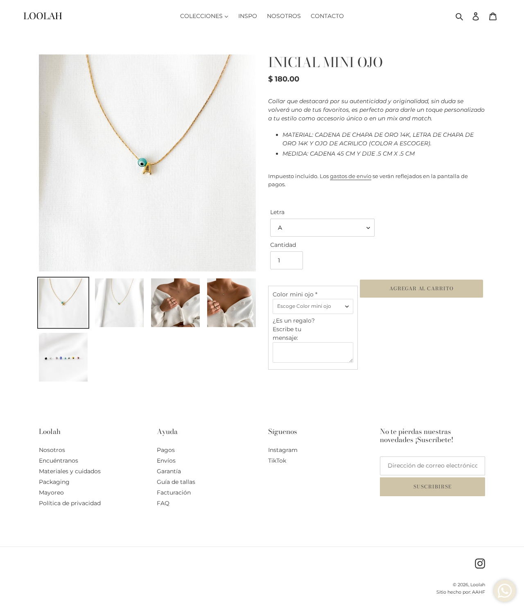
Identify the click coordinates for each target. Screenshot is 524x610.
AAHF (478, 592)
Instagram (283, 450)
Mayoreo (51, 492)
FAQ (163, 503)
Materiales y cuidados (70, 471)
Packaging (54, 482)
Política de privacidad (70, 503)
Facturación (174, 492)
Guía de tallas (176, 482)
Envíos (166, 460)
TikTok (277, 460)
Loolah (477, 584)
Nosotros (52, 450)
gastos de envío (350, 176)
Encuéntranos (58, 460)
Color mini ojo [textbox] (295, 294)
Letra (277, 212)
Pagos (166, 450)
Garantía (169, 471)
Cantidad (283, 245)
